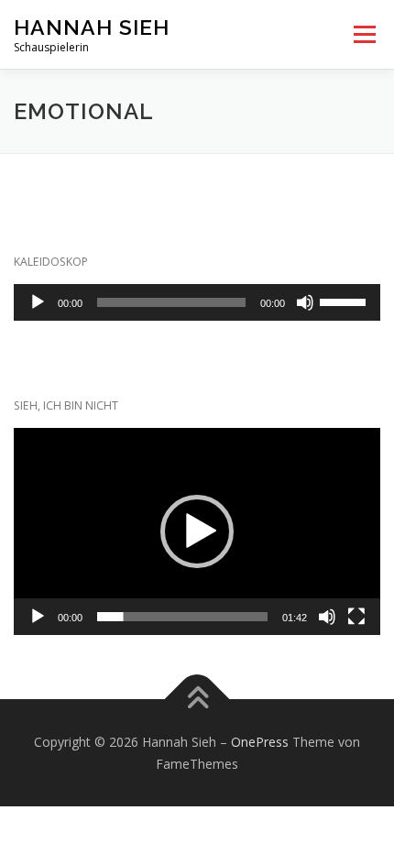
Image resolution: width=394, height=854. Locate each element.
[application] (197, 302)
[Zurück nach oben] (197, 698)
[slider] (345, 300)
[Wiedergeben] (37, 302)
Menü (363, 34)
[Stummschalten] (305, 302)
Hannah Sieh (92, 27)
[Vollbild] (356, 617)
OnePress (260, 741)
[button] (197, 531)
